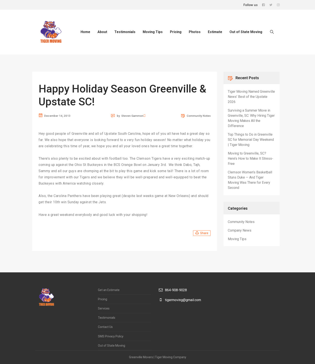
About (102, 32)
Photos (195, 32)
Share (204, 233)
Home (85, 32)
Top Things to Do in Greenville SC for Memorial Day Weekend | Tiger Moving (251, 139)
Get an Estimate (109, 290)
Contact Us (105, 327)
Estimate (215, 32)
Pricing (176, 32)
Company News (239, 230)
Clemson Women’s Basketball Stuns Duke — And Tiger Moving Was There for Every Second (250, 180)
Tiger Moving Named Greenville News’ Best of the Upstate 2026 (251, 96)
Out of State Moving (246, 32)
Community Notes (199, 115)
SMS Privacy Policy (110, 336)
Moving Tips (153, 32)
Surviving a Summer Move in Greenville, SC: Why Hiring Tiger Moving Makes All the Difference (251, 118)
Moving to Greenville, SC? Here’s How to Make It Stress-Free (250, 158)
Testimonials (124, 32)
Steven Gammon (132, 115)
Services (104, 308)
